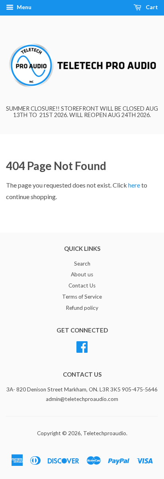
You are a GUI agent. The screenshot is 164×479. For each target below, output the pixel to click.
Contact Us (82, 285)
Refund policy (82, 308)
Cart (151, 7)
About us (82, 274)
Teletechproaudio (104, 433)
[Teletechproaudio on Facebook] (82, 345)
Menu (23, 7)
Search (82, 263)
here (134, 185)
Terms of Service (82, 296)
